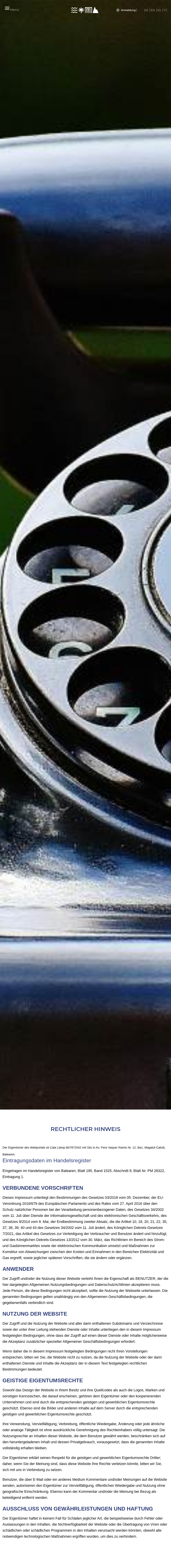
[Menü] (7, 8)
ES (159, 10)
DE (146, 10)
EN (153, 10)
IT (164, 10)
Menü (14, 10)
